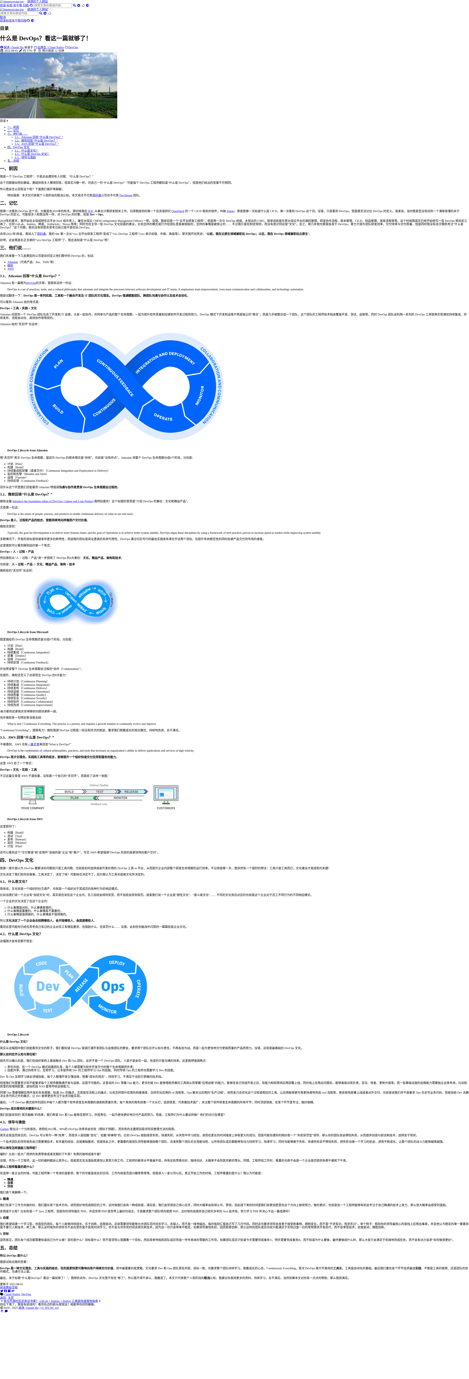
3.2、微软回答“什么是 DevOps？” (36, 140)
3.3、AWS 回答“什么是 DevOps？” (37, 143)
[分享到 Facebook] (5, 1291)
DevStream (125, 195)
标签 (10, 5)
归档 (26, 5)
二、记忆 (13, 130)
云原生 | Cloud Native (51, 47)
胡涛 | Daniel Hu (14, 47)
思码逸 (96, 195)
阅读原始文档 (9, 1287)
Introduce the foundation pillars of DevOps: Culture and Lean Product (52, 501)
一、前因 (13, 127)
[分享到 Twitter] (2, 1291)
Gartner (4, 1129)
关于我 (18, 5)
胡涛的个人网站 (37, 1)
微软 (10, 265)
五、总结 (13, 160)
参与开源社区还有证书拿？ (21, 1301)
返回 (3, 1297)
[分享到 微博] (13, 1291)
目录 (3, 5)
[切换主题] (87, 5)
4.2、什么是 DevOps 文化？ (32, 154)
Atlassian (12, 262)
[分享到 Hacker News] (9, 1291)
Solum (230, 211)
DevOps (73, 47)
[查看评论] (6, 1311)
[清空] (79, 5)
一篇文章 (33, 744)
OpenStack (177, 211)
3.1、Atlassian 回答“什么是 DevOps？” (39, 137)
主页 (11, 1297)
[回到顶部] (2, 1311)
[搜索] (75, 5)
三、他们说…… (17, 133)
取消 (3, 17)
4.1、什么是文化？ (27, 150)
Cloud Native (12, 1294)
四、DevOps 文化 (18, 147)
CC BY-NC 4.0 (49, 1307)
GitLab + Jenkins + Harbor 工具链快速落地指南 (69, 1301)
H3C (91, 211)
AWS (10, 268)
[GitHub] (31, 5)
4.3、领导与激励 (25, 157)
